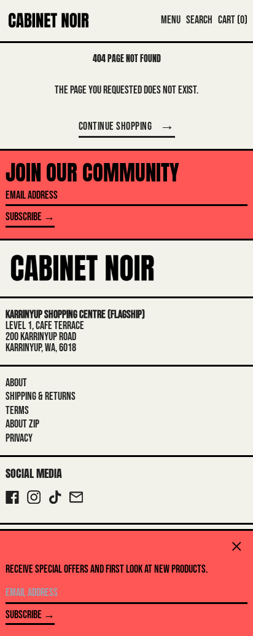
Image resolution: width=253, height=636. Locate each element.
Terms (17, 410)
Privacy (19, 438)
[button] (199, 20)
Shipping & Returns (41, 396)
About (16, 382)
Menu (171, 20)
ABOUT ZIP (22, 424)
